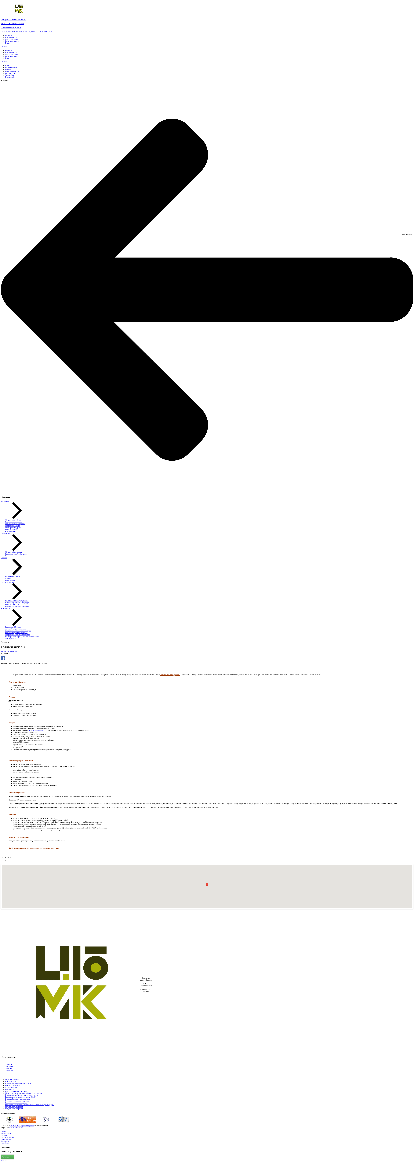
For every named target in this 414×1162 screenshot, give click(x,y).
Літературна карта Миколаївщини (17, 635)
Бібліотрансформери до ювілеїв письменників (22, 637)
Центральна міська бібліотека (13, 19)
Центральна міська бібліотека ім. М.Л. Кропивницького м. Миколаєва (26, 32)
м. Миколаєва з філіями (11, 28)
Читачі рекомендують (13, 528)
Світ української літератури (15, 524)
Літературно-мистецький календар (18, 631)
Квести (7, 556)
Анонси (8, 578)
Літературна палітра (12, 526)
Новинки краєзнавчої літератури (17, 603)
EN (5, 47)
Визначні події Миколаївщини (16, 633)
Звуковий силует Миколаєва (15, 629)
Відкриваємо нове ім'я (13, 522)
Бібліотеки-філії (6, 1133)
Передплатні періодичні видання (17, 606)
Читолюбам (5, 501)
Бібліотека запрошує (12, 576)
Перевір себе (5, 533)
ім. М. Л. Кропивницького (12, 24)
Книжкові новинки (12, 604)
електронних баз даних (37, 730)
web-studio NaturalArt (16, 1128)
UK (2, 47)
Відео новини (10, 580)
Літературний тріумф (13, 520)
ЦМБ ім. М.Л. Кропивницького (22, 1126)
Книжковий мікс (11, 529)
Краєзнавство (6, 608)
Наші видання (10, 531)
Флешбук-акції (10, 638)
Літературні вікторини (13, 552)
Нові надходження (7, 582)
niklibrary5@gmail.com (9, 651)
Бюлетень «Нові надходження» (16, 601)
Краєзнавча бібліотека (13, 627)
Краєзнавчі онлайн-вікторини (16, 554)
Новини (4, 558)
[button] (207, 885)
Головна (4, 1131)
